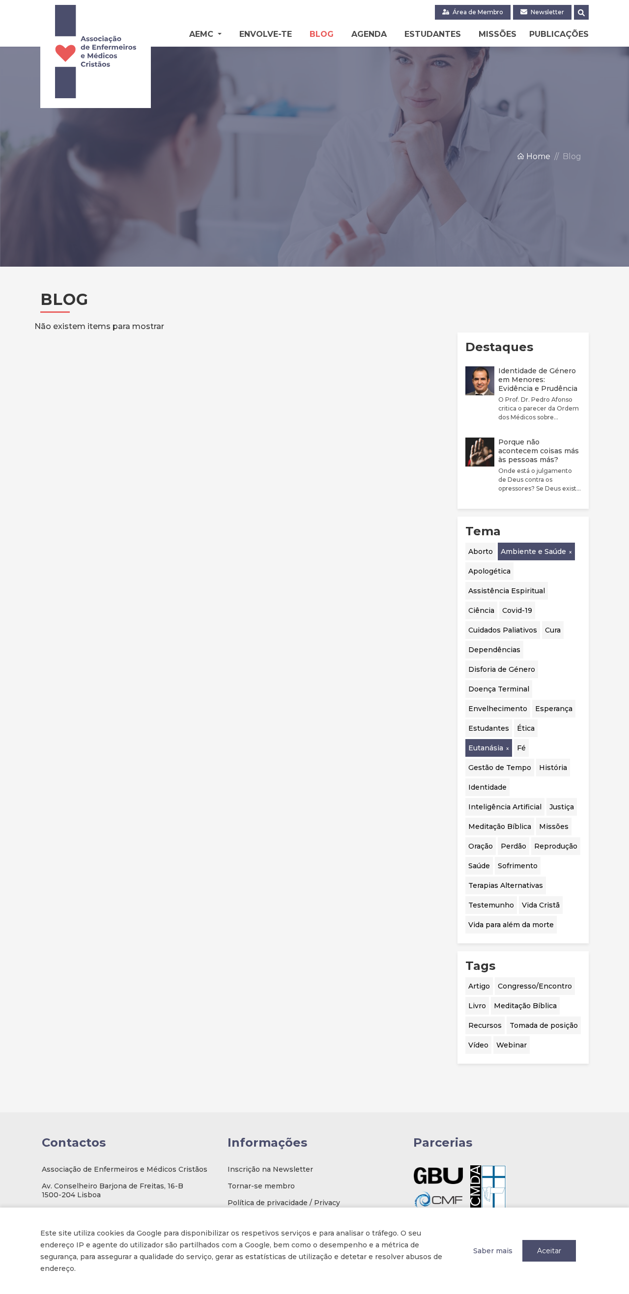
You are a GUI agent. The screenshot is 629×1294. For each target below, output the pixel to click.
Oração (480, 846)
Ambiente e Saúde (533, 551)
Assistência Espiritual (506, 590)
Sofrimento (518, 865)
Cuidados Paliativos (502, 630)
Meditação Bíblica (499, 826)
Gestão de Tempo (499, 767)
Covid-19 (517, 610)
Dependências (494, 649)
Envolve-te (265, 34)
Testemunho (491, 905)
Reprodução (555, 846)
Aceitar (549, 1250)
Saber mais (493, 1250)
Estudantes (432, 34)
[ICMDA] (488, 1187)
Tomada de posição (544, 1025)
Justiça (561, 806)
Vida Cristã (541, 905)
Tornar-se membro (261, 1186)
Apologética (489, 571)
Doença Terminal (498, 689)
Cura (553, 630)
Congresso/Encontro (535, 986)
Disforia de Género (501, 669)
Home (537, 156)
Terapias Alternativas (505, 885)
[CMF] (438, 1199)
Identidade (487, 787)
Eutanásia (485, 747)
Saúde (479, 865)
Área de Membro (477, 12)
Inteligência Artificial (505, 806)
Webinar (511, 1045)
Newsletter (546, 12)
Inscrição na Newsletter (270, 1169)
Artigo (479, 986)
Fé (521, 747)
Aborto (480, 551)
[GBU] (438, 1175)
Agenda (369, 34)
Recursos (485, 1025)
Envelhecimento (497, 708)
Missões (497, 34)
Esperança (553, 708)
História (553, 767)
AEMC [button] (202, 34)
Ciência (481, 610)
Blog (322, 34)
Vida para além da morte (511, 924)
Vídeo (478, 1045)
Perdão (513, 846)
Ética (526, 728)
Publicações (559, 34)
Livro (477, 1005)
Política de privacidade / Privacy (284, 1202)
